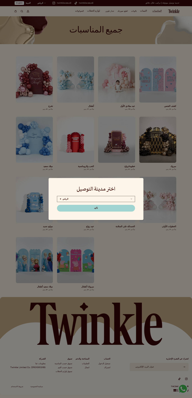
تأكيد (96, 208)
